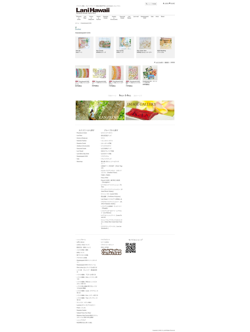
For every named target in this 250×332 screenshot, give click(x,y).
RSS (102, 247)
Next (79, 29)
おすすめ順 (159, 62)
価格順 (167, 62)
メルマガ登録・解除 (82, 250)
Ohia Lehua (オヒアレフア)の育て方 (87, 267)
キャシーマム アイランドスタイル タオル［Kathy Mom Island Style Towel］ (111, 222)
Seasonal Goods (122, 17)
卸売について (80, 252)
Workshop (79, 161)
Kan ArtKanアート (79, 51)
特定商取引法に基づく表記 (84, 322)
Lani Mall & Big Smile (83, 153)
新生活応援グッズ (106, 135)
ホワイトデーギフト (107, 133)
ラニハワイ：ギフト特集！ (84, 302)
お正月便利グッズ (106, 148)
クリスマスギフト (106, 146)
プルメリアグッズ (106, 159)
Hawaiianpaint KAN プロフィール (86, 265)
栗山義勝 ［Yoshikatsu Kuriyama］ (111, 196)
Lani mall (135, 16)
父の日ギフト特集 (106, 153)
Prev (76, 29)
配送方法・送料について (84, 247)
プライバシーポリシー (107, 244)
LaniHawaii (129, 17)
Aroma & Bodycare (91, 18)
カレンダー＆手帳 (106, 143)
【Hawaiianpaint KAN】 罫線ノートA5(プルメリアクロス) (133, 83)
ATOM (107, 247)
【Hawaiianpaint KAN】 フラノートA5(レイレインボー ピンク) (82, 83)
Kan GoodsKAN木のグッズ (101, 51)
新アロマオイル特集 (82, 255)
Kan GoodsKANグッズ (120, 51)
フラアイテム (105, 156)
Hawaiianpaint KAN (145, 17)
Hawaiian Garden (81, 310)
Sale (152, 16)
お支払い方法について (83, 244)
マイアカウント (105, 239)
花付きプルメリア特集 (107, 151)
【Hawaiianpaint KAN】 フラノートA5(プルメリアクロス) (99, 83)
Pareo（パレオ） (81, 307)
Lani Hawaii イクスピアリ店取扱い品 (111, 199)
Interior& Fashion (81, 140)
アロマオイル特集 (82, 257)
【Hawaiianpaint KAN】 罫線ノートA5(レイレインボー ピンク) (116, 83)
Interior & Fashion (98, 18)
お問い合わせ (80, 242)
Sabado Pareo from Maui (84, 313)
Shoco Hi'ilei (104, 177)
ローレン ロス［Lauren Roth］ (110, 194)
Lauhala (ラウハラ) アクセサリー (86, 305)
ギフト (103, 138)
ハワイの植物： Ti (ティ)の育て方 (86, 274)
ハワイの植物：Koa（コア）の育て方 (87, 295)
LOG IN (167, 3)
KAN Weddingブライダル (161, 51)
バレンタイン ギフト (107, 140)
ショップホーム (81, 239)
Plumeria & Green (78, 18)
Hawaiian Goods (105, 17)
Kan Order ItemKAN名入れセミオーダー (144, 51)
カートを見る (105, 242)
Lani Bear (85, 17)
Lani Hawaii (80, 151)
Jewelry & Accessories (113, 18)
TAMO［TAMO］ (106, 175)
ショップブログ (81, 320)
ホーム (77, 23)
